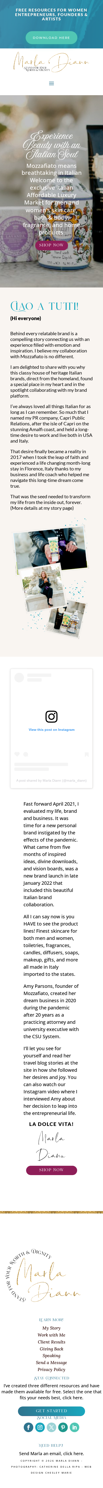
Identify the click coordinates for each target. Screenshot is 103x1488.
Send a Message (51, 1362)
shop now (51, 245)
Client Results (51, 1342)
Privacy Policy (51, 1369)
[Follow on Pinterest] (63, 1427)
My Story (51, 1328)
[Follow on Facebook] (28, 1427)
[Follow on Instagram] (40, 1427)
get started (51, 1411)
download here (51, 38)
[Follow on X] (51, 1427)
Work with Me (51, 1335)
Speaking (51, 1355)
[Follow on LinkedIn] (74, 1427)
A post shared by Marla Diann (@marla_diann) (51, 780)
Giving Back (51, 1349)
